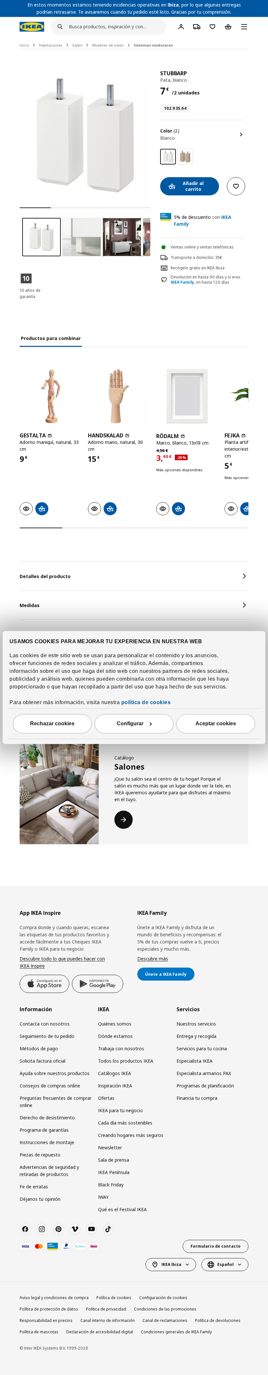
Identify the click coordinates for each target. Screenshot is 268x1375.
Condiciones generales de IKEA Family (176, 1332)
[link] (185, 156)
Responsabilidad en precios (46, 1320)
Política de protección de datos (49, 1309)
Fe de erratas (34, 1187)
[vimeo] (74, 1229)
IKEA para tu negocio (120, 1110)
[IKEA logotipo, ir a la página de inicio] (32, 27)
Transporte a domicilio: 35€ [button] (196, 257)
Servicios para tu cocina (201, 1048)
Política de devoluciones (218, 1320)
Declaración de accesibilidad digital (99, 1332)
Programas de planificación (205, 1086)
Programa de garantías (44, 1130)
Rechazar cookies (52, 724)
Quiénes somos (114, 1024)
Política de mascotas (39, 1332)
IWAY (103, 1197)
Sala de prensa (113, 1160)
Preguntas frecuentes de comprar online (56, 1101)
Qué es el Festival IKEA (122, 1209)
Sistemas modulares (153, 45)
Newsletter (110, 1147)
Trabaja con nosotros (121, 1048)
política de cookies (146, 702)
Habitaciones (50, 45)
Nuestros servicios (196, 1024)
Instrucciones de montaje (47, 1142)
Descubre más (152, 959)
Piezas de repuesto (40, 1155)
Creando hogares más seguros (130, 1135)
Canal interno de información (107, 1320)
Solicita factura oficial (42, 1061)
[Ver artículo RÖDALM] (187, 396)
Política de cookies (113, 1297)
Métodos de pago (39, 1048)
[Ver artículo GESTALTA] (50, 396)
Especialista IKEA (194, 1061)
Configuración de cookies (163, 1297)
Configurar (130, 724)
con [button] (202, 220)
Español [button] (225, 1264)
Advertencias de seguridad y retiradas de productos (49, 1170)
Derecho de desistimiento (47, 1117)
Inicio (24, 45)
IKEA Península (113, 1172)
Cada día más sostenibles (125, 1123)
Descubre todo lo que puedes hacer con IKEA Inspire (62, 962)
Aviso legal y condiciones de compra (54, 1297)
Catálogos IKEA (114, 1073)
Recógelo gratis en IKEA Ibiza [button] (198, 268)
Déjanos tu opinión (40, 1199)
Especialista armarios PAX (203, 1073)
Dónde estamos (115, 1036)
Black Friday (111, 1185)
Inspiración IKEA (115, 1086)
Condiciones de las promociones (165, 1309)
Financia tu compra (196, 1098)
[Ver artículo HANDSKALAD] (119, 396)
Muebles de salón (108, 45)
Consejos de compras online (50, 1086)
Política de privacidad (106, 1309)
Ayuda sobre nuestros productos (55, 1073)
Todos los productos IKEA (125, 1061)
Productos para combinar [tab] (51, 338)
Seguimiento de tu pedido (47, 1036)
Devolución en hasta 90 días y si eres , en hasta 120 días (206, 280)
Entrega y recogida (196, 1036)
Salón (77, 45)
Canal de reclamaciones (164, 1320)
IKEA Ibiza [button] (171, 1264)
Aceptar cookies (215, 724)
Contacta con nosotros (45, 1024)
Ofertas (106, 1098)
